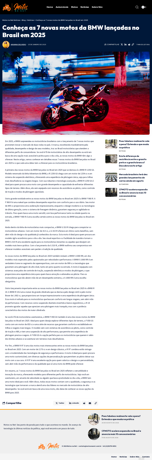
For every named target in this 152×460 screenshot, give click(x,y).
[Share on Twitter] (121, 44)
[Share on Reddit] (129, 44)
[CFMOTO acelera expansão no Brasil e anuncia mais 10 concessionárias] (111, 192)
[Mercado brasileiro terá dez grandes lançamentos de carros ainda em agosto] (111, 177)
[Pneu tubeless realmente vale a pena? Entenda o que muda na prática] (111, 143)
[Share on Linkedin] (125, 44)
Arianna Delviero (18, 44)
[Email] (89, 403)
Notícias (122, 151)
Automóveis (123, 184)
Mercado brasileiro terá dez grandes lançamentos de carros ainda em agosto (133, 177)
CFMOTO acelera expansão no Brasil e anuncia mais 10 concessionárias (133, 192)
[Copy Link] (132, 44)
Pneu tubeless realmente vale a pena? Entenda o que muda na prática (134, 144)
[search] (137, 7)
